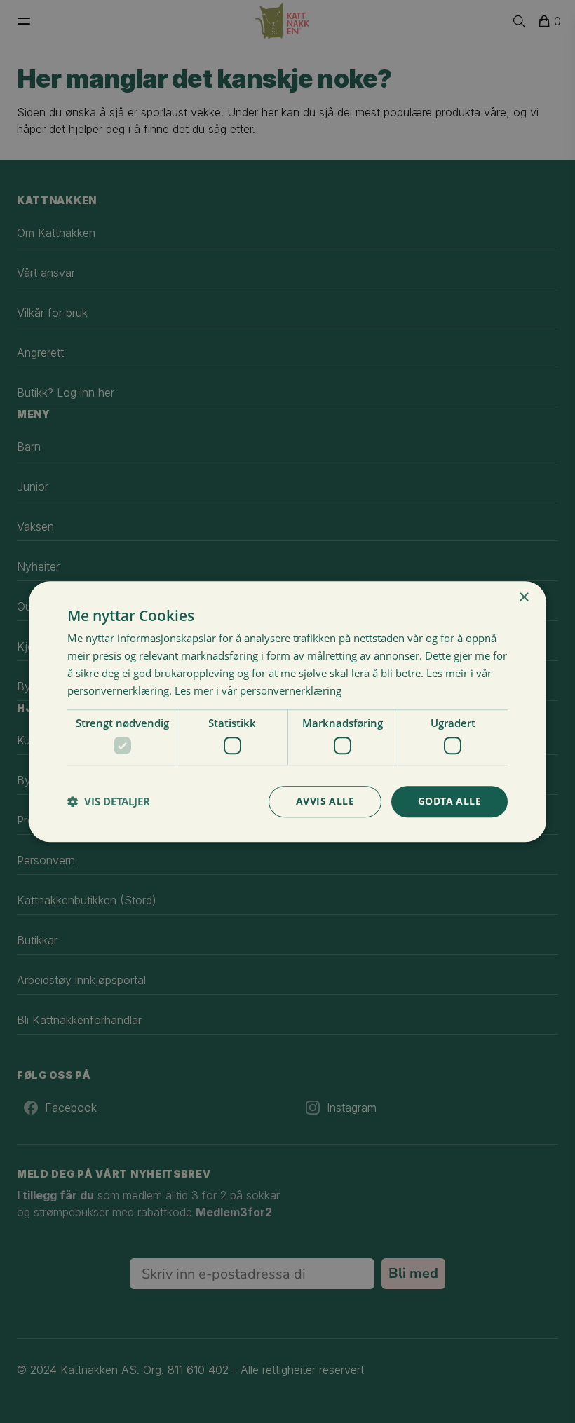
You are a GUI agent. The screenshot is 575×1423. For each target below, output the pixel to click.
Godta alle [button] (449, 801)
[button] (108, 801)
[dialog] (287, 711)
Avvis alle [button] (325, 801)
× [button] (523, 597)
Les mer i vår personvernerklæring (258, 690)
